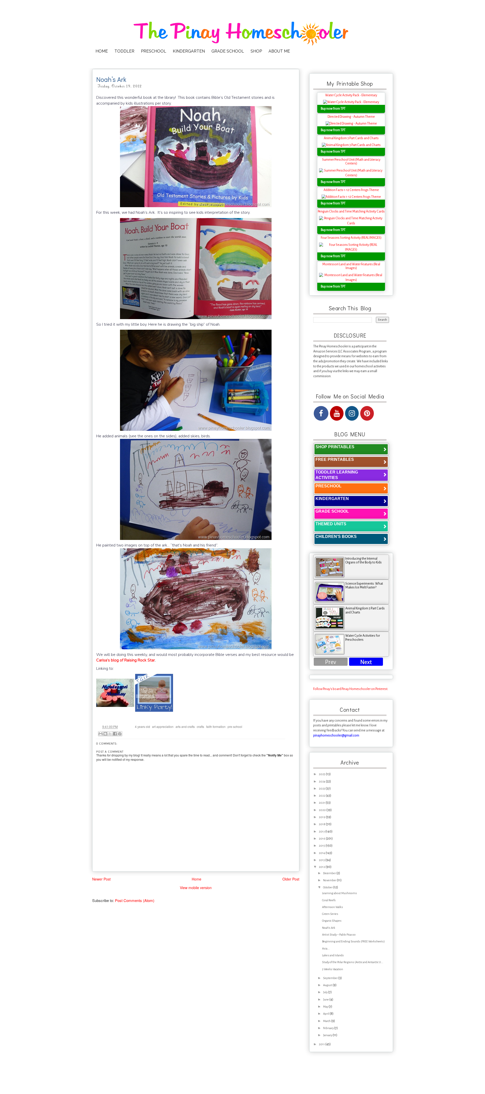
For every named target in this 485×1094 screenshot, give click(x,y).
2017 (322, 831)
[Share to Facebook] (114, 733)
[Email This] (100, 733)
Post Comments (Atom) (134, 900)
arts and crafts (185, 726)
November (330, 880)
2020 (322, 810)
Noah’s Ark (328, 928)
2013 (322, 860)
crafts (200, 726)
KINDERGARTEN (189, 51)
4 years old (142, 726)
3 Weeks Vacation (332, 969)
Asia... (326, 948)
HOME (101, 51)
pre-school (235, 726)
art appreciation (163, 726)
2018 (322, 824)
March (327, 1021)
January (328, 1035)
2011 (322, 1044)
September (330, 978)
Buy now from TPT (333, 108)
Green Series (330, 914)
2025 (322, 774)
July (325, 992)
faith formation (216, 726)
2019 (322, 817)
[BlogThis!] (105, 733)
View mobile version (196, 887)
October (328, 887)
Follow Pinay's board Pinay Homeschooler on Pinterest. (350, 689)
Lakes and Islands (333, 955)
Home (196, 879)
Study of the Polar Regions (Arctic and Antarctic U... (352, 962)
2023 (322, 788)
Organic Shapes (332, 920)
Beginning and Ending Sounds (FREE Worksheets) (353, 941)
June (326, 999)
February (328, 1028)
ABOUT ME (279, 51)
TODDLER (124, 51)
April (326, 1013)
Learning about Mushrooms (339, 893)
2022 (322, 795)
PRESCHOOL (153, 51)
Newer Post (101, 879)
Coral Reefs (329, 900)
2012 (322, 867)
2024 (322, 781)
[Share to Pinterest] (119, 733)
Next (366, 662)
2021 (322, 802)
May (326, 1006)
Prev (330, 662)
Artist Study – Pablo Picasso (339, 934)
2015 (322, 845)
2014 (322, 853)
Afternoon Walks (332, 907)
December (329, 873)
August (328, 985)
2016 (322, 838)
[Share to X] (110, 733)
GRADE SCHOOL (227, 51)
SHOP (256, 51)
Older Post (290, 879)
